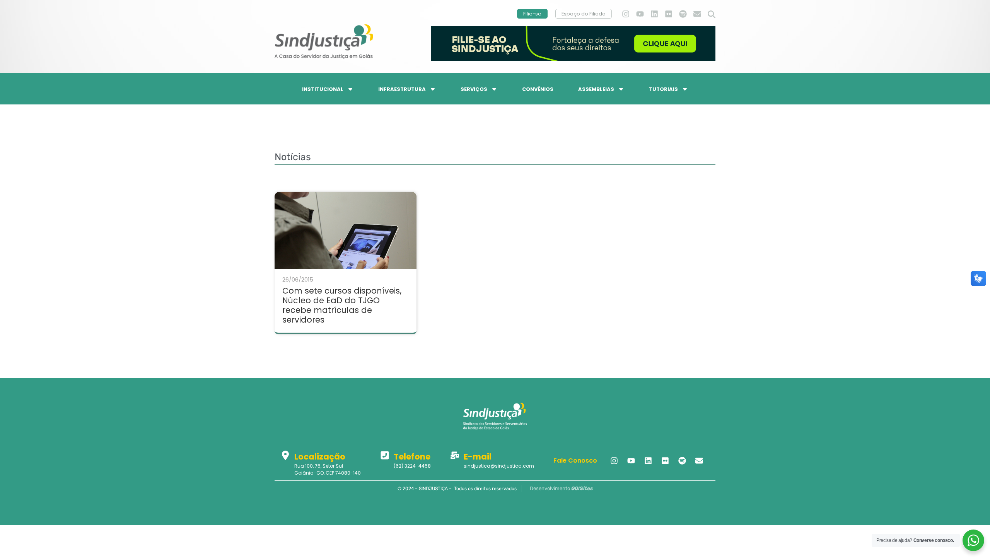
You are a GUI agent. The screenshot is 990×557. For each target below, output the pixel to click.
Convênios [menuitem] (537, 89)
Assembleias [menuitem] (596, 89)
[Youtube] (640, 14)
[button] (711, 15)
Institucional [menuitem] (322, 89)
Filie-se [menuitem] (532, 13)
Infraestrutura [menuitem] (402, 89)
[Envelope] (697, 14)
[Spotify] (683, 14)
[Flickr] (668, 14)
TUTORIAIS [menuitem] (663, 89)
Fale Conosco (575, 460)
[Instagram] (626, 14)
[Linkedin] (654, 14)
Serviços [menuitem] (474, 89)
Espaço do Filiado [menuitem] (584, 13)
